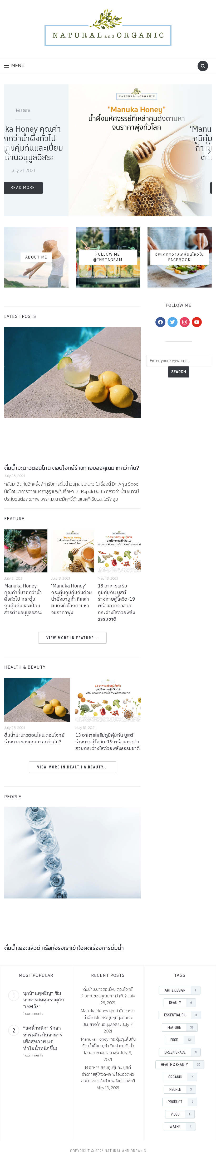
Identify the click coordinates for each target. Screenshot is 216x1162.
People (180, 1089)
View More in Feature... (72, 638)
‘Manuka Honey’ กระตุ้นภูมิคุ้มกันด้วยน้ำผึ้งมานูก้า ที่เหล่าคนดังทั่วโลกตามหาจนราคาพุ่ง (166, 143)
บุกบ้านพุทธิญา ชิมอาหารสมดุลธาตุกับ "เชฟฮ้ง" (43, 1000)
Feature (160, 110)
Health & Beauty (25, 667)
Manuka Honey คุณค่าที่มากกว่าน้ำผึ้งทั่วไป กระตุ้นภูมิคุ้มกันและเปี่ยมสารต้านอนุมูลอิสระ (23, 599)
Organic (180, 1077)
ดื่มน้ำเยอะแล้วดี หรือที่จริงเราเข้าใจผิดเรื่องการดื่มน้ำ (64, 948)
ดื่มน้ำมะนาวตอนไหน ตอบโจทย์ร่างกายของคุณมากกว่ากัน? (71, 467)
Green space (181, 1052)
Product (180, 1102)
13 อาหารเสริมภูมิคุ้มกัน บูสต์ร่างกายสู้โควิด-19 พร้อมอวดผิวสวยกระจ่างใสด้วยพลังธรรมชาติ (116, 602)
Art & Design (180, 990)
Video (180, 1114)
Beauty (180, 1003)
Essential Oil (180, 1015)
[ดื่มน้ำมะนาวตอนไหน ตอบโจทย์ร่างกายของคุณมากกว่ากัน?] (37, 699)
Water (180, 1127)
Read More (166, 188)
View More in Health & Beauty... (72, 767)
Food (174, 110)
